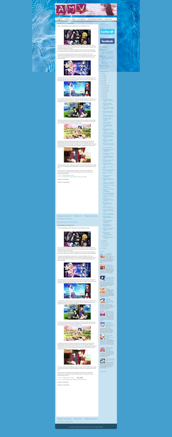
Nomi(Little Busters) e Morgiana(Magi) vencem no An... (108, 217)
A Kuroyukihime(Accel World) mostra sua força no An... (108, 100)
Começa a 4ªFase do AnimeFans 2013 (106, 123)
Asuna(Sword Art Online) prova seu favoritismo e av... (107, 112)
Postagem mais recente (64, 216)
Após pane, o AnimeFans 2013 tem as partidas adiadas (107, 140)
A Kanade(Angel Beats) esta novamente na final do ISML (110, 337)
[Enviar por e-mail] (77, 377)
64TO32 (67, 176)
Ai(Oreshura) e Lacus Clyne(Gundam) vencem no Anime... (108, 200)
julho (104, 94)
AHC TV (103, 61)
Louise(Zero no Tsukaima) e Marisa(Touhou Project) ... (108, 183)
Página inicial (77, 216)
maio (104, 97)
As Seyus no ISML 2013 (107, 147)
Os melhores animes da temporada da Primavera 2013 (108, 210)
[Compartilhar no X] (79, 377)
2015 (103, 80)
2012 (103, 248)
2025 (103, 73)
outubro (104, 89)
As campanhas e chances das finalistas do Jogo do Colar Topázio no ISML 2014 (110, 325)
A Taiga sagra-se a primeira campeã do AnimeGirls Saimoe (110, 312)
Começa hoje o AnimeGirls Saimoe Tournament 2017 (110, 266)
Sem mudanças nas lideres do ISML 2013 (108, 154)
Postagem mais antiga (90, 216)
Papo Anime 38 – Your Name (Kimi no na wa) (107, 63)
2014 (103, 82)
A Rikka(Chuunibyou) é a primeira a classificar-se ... (108, 116)
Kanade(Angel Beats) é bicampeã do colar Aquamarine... (107, 221)
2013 (64, 176)
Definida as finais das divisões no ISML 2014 (109, 348)
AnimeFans (75, 176)
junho (104, 96)
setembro (105, 90)
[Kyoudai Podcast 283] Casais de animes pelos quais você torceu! (107, 58)
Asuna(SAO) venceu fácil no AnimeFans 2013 (108, 161)
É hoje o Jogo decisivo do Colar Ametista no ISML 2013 (107, 108)
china (79, 176)
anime (71, 176)
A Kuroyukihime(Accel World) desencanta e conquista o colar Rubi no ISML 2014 (110, 278)
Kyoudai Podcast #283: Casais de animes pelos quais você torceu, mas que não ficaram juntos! (108, 52)
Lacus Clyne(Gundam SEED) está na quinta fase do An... (107, 104)
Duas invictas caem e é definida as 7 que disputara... (107, 119)
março (104, 242)
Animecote (104, 49)
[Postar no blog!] (78, 377)
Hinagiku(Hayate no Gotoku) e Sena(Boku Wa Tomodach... (108, 150)
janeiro (104, 245)
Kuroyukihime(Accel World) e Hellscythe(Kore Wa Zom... (108, 157)
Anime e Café (105, 67)
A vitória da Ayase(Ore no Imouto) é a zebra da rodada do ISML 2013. (110, 301)
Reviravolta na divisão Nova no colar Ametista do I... (108, 170)
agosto (104, 92)
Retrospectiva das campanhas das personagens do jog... (107, 233)
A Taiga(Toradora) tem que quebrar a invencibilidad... (108, 133)
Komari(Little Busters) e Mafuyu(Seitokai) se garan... (107, 126)
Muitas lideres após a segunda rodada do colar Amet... (108, 179)
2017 (103, 76)
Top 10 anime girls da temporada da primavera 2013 (108, 164)
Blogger (101, 426)
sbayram (91, 426)
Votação (107, 288)
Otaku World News (106, 65)
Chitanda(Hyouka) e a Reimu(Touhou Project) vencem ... (107, 136)
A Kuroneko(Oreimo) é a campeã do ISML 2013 (110, 360)
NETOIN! (103, 56)
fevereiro (105, 244)
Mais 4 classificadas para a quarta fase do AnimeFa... (108, 194)
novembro (105, 87)
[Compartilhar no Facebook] (81, 377)
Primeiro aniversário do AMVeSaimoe (107, 176)
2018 (103, 75)
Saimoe (85, 176)
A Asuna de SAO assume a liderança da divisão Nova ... (108, 144)
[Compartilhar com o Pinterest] (82, 377)
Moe (82, 176)
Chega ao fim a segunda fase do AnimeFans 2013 (108, 214)
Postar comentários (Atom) (67, 218)
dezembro (105, 85)
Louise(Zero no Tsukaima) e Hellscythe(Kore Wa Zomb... (108, 229)
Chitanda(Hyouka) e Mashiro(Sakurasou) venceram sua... (107, 225)
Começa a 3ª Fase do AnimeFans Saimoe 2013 (108, 207)
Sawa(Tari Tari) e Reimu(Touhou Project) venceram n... (107, 237)
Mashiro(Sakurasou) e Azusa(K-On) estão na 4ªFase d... (107, 130)
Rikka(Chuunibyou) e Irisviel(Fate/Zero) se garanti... (107, 203)
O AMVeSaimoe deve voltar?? (109, 254)
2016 (103, 78)
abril (104, 240)
